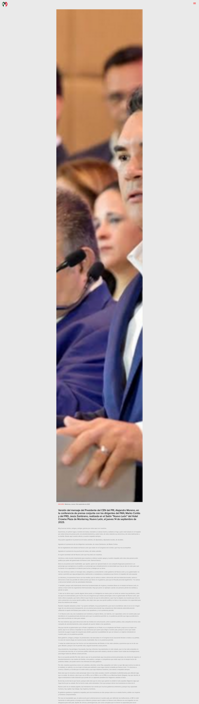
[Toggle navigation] (194, 3)
